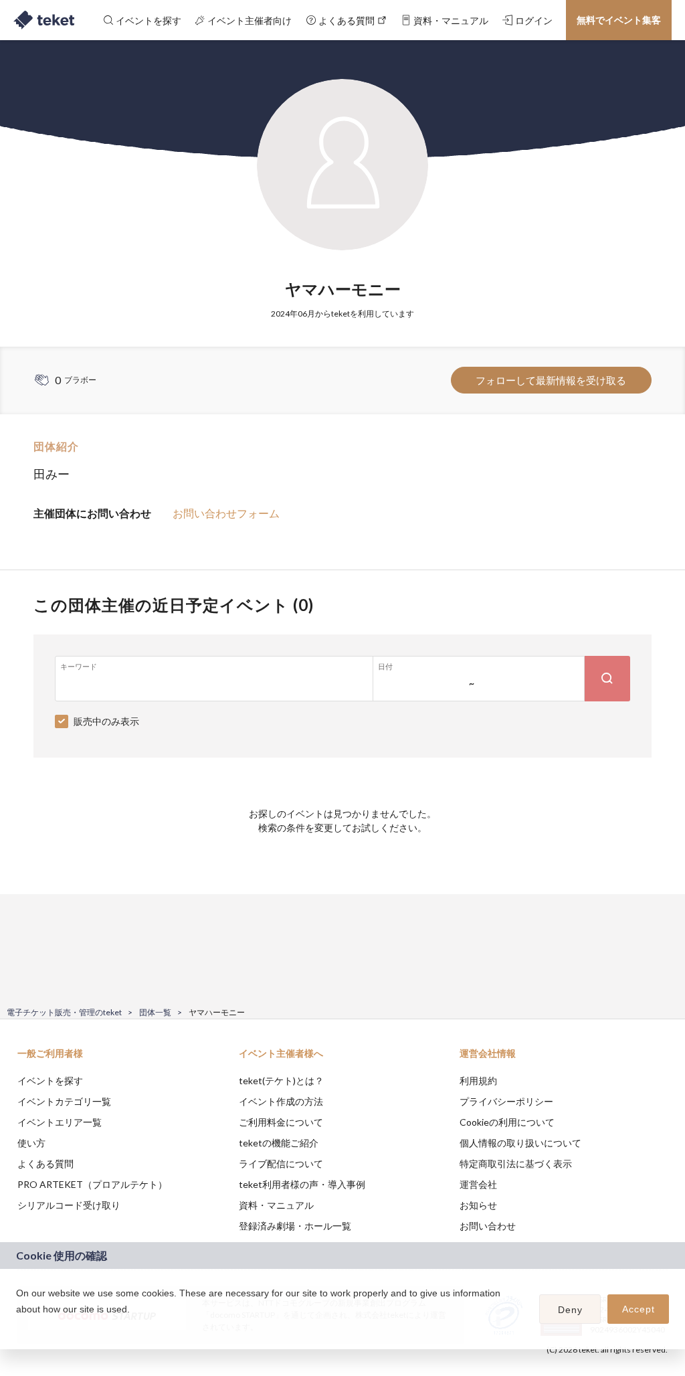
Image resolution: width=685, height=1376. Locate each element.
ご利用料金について (281, 1122)
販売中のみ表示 (106, 721)
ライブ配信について (281, 1163)
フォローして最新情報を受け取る (551, 380)
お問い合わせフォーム (226, 513)
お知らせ (478, 1205)
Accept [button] (638, 1309)
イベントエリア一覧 (59, 1122)
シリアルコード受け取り (68, 1205)
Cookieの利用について (507, 1122)
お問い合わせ (488, 1225)
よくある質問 (45, 1163)
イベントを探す (50, 1080)
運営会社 (478, 1184)
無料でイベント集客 (619, 19)
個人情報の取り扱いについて (520, 1142)
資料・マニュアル (276, 1205)
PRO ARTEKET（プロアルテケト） (92, 1184)
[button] (18, 1326)
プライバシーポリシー (506, 1101)
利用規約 (478, 1080)
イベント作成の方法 (281, 1101)
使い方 (31, 1142)
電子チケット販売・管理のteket (64, 1012)
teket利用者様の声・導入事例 (302, 1184)
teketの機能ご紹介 (278, 1142)
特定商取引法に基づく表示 (516, 1163)
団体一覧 (155, 1012)
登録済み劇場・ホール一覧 (295, 1225)
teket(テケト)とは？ (281, 1080)
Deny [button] (570, 1309)
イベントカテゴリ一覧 (64, 1101)
